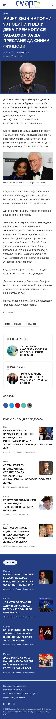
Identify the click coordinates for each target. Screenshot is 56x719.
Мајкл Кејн (19, 324)
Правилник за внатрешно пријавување (21, 693)
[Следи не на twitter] (9, 704)
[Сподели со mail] (23, 405)
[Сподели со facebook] (5, 405)
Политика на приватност (14, 686)
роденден (32, 324)
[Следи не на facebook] (4, 704)
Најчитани (10, 562)
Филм (5, 461)
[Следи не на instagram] (14, 704)
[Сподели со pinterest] (17, 405)
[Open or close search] (51, 4)
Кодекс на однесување (14, 697)
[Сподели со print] (29, 405)
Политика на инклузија (13, 690)
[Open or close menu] (5, 4)
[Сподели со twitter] (11, 405)
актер (7, 324)
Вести (6, 427)
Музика (6, 571)
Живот (6, 13)
